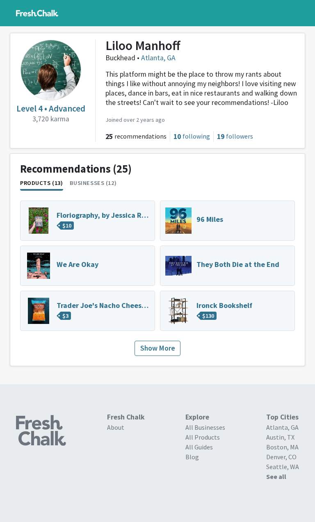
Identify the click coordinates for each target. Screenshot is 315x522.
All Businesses (205, 427)
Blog (192, 457)
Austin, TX (280, 437)
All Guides (199, 447)
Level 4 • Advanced (50, 108)
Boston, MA (282, 447)
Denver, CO (281, 457)
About (115, 427)
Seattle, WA (282, 467)
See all (276, 476)
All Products (202, 437)
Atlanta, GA (158, 57)
